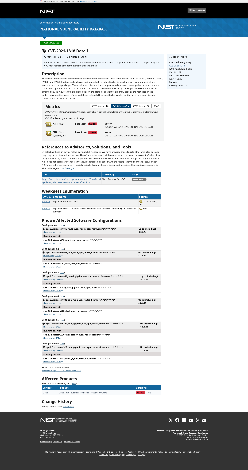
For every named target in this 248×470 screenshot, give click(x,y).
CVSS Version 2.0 (141, 106)
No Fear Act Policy (128, 452)
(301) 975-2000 (47, 437)
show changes (68, 406)
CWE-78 (46, 208)
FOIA (140, 452)
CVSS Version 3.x (121, 106)
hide (62, 225)
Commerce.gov (117, 454)
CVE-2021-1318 (177, 65)
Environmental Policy (154, 452)
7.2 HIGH (92, 124)
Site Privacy (50, 452)
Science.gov (131, 454)
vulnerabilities (51, 43)
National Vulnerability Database (74, 29)
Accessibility (62, 452)
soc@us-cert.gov (200, 437)
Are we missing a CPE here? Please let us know (61, 371)
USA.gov (141, 454)
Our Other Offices (72, 441)
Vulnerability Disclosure (108, 452)
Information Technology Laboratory (59, 22)
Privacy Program (76, 452)
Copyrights (90, 452)
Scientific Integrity (173, 452)
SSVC (156, 106)
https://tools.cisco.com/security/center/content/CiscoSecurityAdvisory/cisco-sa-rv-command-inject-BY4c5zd (71, 181)
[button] (197, 10)
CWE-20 (46, 201)
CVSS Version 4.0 (100, 106)
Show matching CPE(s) (52, 232)
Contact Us (57, 441)
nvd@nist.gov (67, 168)
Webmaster (45, 441)
